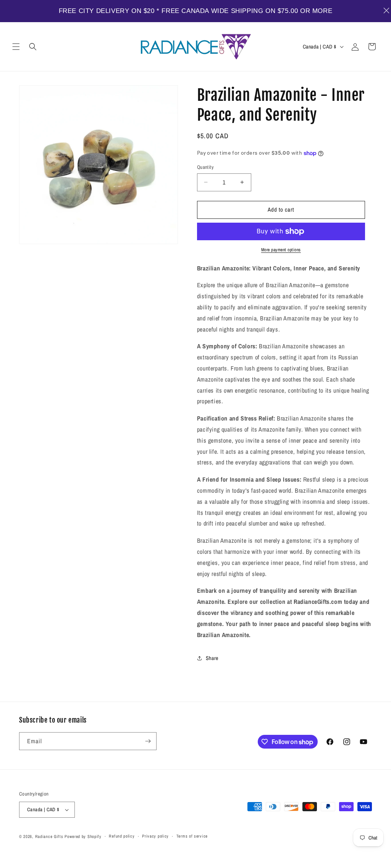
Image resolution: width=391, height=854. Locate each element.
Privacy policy (155, 836)
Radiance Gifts (49, 836)
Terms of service (192, 836)
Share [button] (212, 658)
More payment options (281, 250)
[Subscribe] (147, 741)
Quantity (205, 167)
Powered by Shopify (83, 836)
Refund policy (121, 836)
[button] (16, 46)
